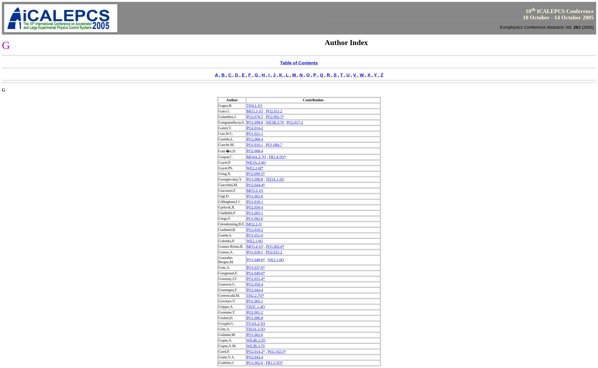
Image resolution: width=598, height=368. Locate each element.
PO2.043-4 (255, 357)
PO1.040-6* (256, 273)
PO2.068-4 (255, 139)
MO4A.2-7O (256, 157)
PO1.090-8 (255, 179)
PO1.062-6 (255, 196)
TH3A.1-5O (275, 179)
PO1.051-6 (255, 235)
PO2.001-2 (255, 312)
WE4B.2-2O (256, 340)
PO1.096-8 (255, 318)
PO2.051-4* (256, 279)
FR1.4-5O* (277, 157)
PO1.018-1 (255, 202)
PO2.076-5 (255, 117)
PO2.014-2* (256, 352)
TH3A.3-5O (256, 329)
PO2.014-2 (255, 128)
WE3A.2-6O (256, 163)
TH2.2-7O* (255, 296)
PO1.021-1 (255, 134)
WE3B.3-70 (275, 122)
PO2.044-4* (256, 185)
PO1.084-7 (274, 145)
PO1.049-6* (256, 260)
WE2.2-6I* (255, 168)
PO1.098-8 (255, 122)
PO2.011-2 (274, 111)
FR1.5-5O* (274, 363)
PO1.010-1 (255, 145)
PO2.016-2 (255, 230)
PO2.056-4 (255, 207)
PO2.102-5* (277, 352)
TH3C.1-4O (256, 307)
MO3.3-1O (255, 111)
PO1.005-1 (255, 213)
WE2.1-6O (255, 241)
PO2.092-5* (275, 117)
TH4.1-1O (254, 106)
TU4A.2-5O (256, 324)
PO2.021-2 (274, 252)
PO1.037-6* (256, 268)
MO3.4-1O (255, 247)
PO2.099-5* (256, 174)
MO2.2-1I (254, 224)
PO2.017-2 (295, 122)
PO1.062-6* (275, 247)
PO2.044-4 (255, 290)
